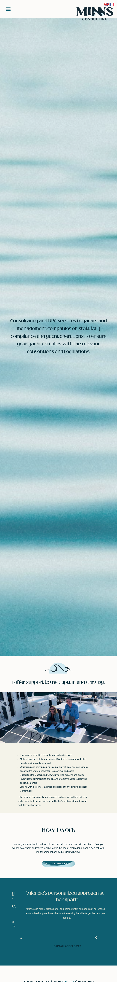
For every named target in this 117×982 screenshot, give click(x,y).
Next (94, 937)
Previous (22, 937)
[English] (107, 4)
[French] (112, 4)
